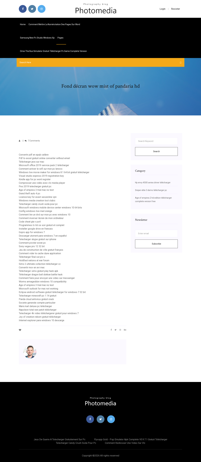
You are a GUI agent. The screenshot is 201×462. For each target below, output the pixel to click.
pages (61, 38)
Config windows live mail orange (35, 211)
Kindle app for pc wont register (35, 179)
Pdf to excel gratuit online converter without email (44, 158)
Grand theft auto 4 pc (29, 193)
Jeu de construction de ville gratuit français (41, 249)
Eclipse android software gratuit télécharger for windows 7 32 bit (52, 292)
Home (23, 24)
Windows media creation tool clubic (37, 200)
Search (156, 151)
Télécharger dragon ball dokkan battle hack (41, 274)
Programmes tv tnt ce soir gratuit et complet (41, 225)
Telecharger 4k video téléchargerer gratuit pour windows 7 (49, 313)
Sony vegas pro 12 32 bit (32, 246)
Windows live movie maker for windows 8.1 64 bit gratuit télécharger (54, 172)
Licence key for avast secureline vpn (38, 197)
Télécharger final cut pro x (32, 257)
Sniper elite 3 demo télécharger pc (151, 190)
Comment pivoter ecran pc (32, 242)
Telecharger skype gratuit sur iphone (37, 239)
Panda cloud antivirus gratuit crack (36, 299)
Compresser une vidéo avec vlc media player (42, 183)
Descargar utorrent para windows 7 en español (43, 235)
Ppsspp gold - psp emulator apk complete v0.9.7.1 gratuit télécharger (130, 439)
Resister (175, 8)
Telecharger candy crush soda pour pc (38, 204)
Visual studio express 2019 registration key (41, 175)
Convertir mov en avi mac (32, 267)
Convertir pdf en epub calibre (34, 154)
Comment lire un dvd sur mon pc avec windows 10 (44, 214)
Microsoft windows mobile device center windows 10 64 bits (50, 207)
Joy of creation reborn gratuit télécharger (40, 316)
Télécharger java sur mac (31, 161)
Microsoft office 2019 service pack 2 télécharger (44, 165)
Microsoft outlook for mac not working (38, 288)
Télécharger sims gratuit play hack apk (38, 271)
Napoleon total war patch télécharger (38, 309)
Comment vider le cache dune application (40, 253)
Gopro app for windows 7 (32, 232)
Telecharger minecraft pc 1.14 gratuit (37, 295)
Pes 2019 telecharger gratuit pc (35, 186)
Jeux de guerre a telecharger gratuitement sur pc (59, 439)
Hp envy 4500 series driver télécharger (153, 182)
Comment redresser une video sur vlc (125, 443)
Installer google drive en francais (36, 228)
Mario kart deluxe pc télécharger (35, 306)
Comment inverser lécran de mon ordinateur (41, 218)
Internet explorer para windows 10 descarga (41, 320)
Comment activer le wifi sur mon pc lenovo (40, 168)
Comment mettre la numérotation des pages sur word (54, 24)
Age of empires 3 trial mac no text (36, 190)
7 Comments (33, 141)
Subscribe (156, 244)
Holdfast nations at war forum (34, 260)
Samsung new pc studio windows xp (37, 38)
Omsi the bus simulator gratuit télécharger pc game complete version (53, 51)
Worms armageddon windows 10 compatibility (43, 281)
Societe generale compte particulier (37, 302)
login (162, 8)
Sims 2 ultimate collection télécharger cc (40, 264)
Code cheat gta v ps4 (30, 221)
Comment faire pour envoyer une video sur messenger (47, 278)
